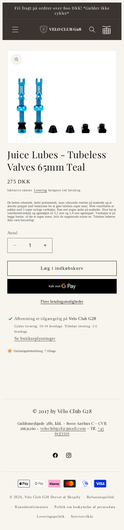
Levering (40, 190)
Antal (12, 232)
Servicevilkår (82, 516)
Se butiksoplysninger (35, 338)
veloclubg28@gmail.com (63, 428)
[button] (15, 30)
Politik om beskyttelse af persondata (84, 507)
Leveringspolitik (51, 516)
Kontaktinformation (31, 507)
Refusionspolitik (100, 497)
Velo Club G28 (36, 497)
